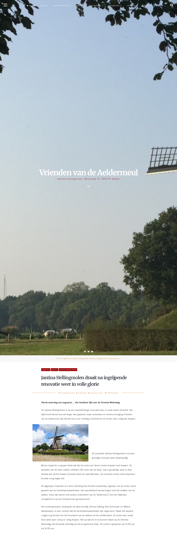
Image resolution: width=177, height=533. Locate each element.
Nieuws (32, 6)
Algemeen (66, 358)
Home (58, 358)
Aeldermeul (82, 393)
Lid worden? (132, 6)
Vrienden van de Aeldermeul (88, 172)
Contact (146, 6)
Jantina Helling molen (67, 370)
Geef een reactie (96, 393)
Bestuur (54, 370)
